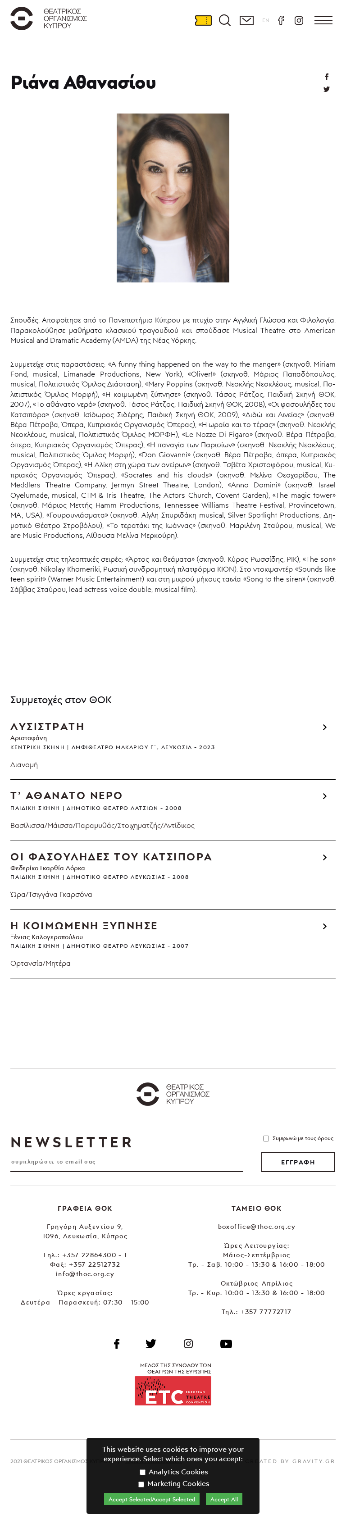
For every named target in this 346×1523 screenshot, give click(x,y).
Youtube (226, 1344)
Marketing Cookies (177, 1483)
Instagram (298, 20)
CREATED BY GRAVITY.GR (290, 1461)
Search (225, 20)
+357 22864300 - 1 (94, 1255)
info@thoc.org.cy (85, 1274)
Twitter (327, 89)
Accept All (224, 1499)
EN (265, 20)
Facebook (280, 20)
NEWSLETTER (72, 1141)
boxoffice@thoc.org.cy (257, 1226)
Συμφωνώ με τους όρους (303, 1138)
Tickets (203, 20)
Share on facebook (327, 76)
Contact (246, 20)
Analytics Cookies (177, 1471)
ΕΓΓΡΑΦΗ (298, 1162)
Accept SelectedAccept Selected (152, 1499)
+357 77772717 (265, 1311)
